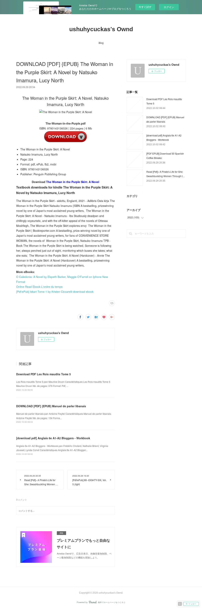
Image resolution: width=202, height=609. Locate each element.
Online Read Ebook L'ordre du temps (39, 287)
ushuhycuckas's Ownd (101, 29)
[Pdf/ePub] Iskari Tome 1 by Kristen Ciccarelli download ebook (55, 292)
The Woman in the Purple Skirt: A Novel (72, 182)
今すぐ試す (145, 7)
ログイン (169, 7)
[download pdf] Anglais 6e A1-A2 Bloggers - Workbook (53, 438)
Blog (101, 42)
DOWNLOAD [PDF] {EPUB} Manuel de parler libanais (51, 406)
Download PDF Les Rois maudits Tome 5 (43, 374)
